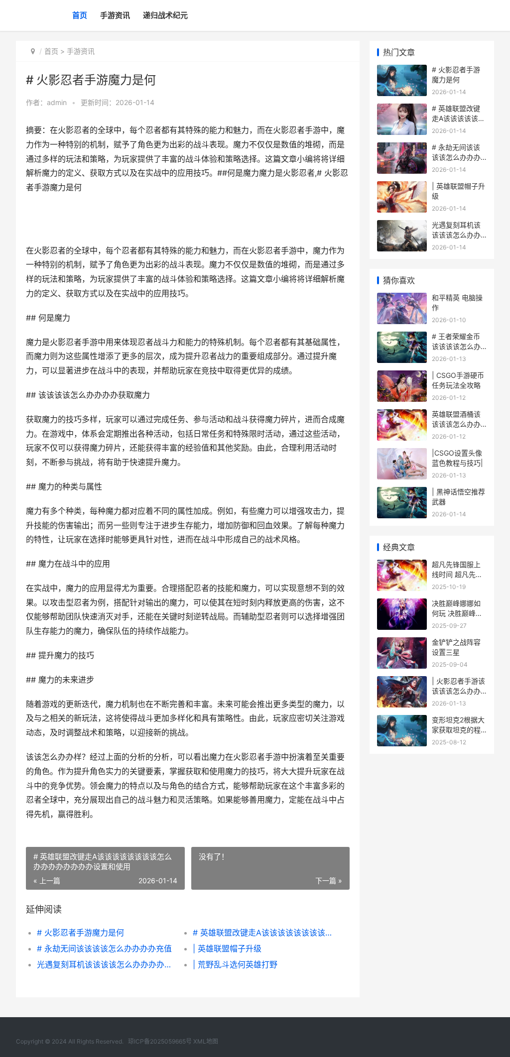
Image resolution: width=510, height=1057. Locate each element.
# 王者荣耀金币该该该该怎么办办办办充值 (456, 346)
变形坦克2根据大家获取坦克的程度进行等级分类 (458, 729)
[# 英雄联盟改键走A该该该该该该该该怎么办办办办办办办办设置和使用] (402, 110)
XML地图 (205, 1041)
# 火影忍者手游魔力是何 (80, 933)
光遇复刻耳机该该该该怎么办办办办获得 (107, 964)
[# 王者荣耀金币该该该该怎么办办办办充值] (402, 338)
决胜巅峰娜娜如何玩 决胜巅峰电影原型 (457, 613)
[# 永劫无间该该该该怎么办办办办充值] (402, 148)
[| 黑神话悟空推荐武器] (402, 493)
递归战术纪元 (165, 15)
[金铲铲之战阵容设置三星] (402, 643)
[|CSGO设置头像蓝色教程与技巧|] (402, 454)
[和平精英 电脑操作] (402, 299)
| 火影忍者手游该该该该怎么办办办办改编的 (458, 691)
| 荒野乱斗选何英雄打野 (235, 964)
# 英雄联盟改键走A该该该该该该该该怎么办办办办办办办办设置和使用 (263, 933)
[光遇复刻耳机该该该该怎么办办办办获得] (402, 226)
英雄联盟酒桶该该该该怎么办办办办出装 (456, 424)
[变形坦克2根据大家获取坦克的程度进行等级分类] (402, 721)
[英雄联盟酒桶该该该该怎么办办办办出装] (402, 415)
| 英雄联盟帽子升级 (227, 948)
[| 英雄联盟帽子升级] (402, 187)
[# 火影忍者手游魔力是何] (402, 71)
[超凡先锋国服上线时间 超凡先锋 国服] (402, 566)
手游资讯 (115, 15)
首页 (79, 15)
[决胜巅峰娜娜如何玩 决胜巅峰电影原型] (402, 604)
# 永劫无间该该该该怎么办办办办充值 (104, 948)
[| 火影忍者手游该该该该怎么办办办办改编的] (402, 682)
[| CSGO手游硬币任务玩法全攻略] (402, 376)
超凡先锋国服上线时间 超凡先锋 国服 (457, 574)
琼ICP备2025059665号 (160, 1041)
